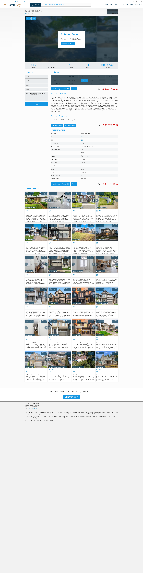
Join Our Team (71, 397)
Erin (26, 13)
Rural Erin (98, 210)
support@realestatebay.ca (20, 1)
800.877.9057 (6, 1)
